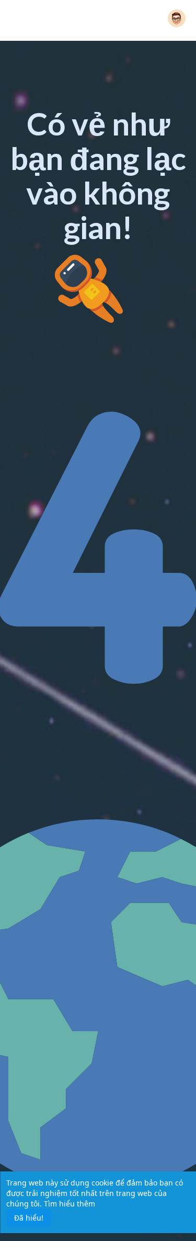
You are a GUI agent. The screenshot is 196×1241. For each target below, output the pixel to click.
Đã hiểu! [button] (28, 1218)
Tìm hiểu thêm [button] (69, 1204)
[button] (177, 18)
